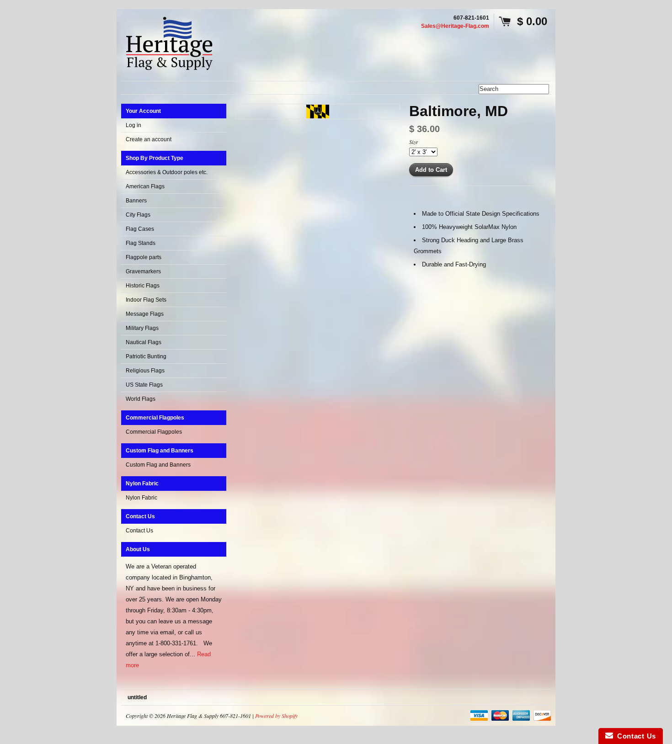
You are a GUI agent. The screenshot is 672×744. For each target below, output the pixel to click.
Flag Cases (140, 229)
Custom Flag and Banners (158, 465)
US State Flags (144, 385)
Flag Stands (140, 243)
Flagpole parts (143, 257)
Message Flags (145, 314)
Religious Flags (145, 370)
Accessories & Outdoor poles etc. (167, 172)
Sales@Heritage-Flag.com (455, 26)
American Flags (145, 186)
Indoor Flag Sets (146, 300)
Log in (133, 125)
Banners (136, 200)
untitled (137, 697)
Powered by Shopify (276, 715)
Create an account (148, 139)
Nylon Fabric (141, 497)
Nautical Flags (143, 342)
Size (413, 141)
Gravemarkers (143, 271)
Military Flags (142, 328)
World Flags (140, 399)
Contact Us (139, 530)
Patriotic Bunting (146, 356)
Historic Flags (143, 285)
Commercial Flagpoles (154, 432)
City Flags (138, 215)
